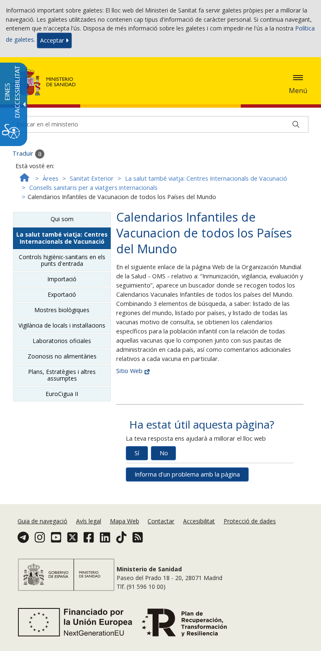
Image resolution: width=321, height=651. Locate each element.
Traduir (24, 153)
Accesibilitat (199, 521)
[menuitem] (43, 521)
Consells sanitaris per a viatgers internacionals (93, 188)
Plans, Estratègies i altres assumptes (62, 375)
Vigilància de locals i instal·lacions (61, 325)
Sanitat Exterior (92, 178)
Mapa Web (124, 521)
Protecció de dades (250, 521)
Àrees (51, 178)
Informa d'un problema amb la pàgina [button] (187, 474)
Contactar (161, 521)
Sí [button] (137, 453)
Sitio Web (130, 371)
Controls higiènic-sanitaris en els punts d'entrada (62, 260)
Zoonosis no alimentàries (62, 356)
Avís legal (88, 521)
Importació (61, 279)
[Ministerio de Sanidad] (44, 81)
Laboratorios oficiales (62, 341)
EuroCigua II (62, 394)
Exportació (62, 294)
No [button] (164, 453)
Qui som (62, 219)
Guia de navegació (42, 521)
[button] (298, 78)
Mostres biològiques (61, 310)
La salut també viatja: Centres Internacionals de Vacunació (206, 178)
